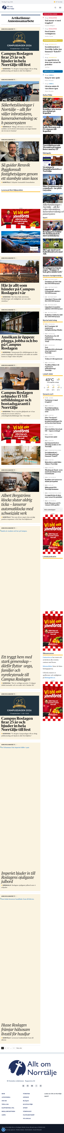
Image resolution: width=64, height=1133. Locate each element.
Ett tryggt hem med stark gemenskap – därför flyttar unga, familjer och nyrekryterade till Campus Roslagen (17, 668)
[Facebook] (27, 1085)
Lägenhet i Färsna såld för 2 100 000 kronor (53, 300)
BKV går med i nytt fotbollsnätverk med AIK (52, 252)
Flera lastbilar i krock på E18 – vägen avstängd (53, 430)
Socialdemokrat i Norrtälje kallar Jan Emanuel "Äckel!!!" (52, 454)
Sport (25, 1108)
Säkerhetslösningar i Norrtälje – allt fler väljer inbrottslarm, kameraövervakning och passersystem (19, 113)
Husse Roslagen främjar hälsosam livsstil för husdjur (15, 1029)
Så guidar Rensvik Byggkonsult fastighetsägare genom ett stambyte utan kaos (19, 171)
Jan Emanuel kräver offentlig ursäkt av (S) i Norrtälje (53, 444)
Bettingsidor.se (50, 677)
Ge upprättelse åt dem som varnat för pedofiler (53, 62)
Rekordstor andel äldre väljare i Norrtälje (53, 463)
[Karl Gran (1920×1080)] (20, 242)
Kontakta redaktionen (16, 1081)
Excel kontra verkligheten (50, 32)
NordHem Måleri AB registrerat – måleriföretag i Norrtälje (52, 367)
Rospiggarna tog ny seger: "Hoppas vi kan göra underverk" (52, 270)
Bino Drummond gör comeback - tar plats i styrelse (53, 188)
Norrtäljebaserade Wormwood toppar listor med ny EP (52, 147)
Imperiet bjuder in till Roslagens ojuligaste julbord (18, 877)
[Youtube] (32, 1085)
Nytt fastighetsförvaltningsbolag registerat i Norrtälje (53, 350)
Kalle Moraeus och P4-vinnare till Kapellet (51, 129)
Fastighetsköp (28, 1115)
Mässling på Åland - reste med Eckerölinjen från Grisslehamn (54, 471)
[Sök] (55, 8)
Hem (3, 1093)
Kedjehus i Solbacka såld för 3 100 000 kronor (53, 315)
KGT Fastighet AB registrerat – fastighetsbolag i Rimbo (53, 328)
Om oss (4, 1101)
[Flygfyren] (20, 218)
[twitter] (23, 1085)
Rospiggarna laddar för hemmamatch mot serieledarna (52, 234)
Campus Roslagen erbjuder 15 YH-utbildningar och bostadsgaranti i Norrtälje (17, 400)
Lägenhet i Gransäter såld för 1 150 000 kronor (54, 308)
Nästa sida (19, 1048)
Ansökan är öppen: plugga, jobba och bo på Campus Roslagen (19, 343)
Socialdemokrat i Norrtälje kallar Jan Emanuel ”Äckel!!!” (53, 49)
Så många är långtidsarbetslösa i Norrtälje (52, 169)
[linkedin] (40, 1085)
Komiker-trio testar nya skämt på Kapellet (52, 111)
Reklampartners (8, 1111)
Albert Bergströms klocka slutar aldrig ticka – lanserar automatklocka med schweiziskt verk (17, 504)
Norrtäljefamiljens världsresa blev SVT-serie (52, 409)
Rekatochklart (47, 666)
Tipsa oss (5, 1104)
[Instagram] (36, 1085)
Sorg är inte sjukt (52, 78)
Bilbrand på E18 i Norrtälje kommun (51, 488)
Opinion (26, 1097)
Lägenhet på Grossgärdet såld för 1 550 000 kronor (52, 291)
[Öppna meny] (60, 8)
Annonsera (6, 1097)
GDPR (4, 1115)
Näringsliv (27, 1111)
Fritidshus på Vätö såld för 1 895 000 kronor (53, 282)
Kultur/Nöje (28, 1104)
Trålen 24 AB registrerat (53, 359)
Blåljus (26, 1101)
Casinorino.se (47, 657)
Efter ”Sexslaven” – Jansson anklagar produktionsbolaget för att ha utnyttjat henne (53, 420)
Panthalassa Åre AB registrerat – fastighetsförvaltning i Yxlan (53, 338)
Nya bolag (27, 1118)
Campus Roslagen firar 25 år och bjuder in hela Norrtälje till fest (17, 59)
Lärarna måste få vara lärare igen (52, 87)
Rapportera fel (30, 1081)
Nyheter (26, 1093)
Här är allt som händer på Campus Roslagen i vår (18, 289)
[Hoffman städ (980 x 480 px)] (20, 455)
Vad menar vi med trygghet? (53, 22)
